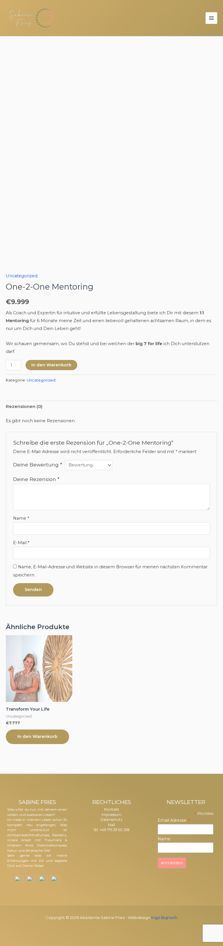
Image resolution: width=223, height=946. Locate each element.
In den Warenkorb (51, 365)
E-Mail (21, 542)
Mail (111, 825)
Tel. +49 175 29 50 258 (111, 830)
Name (21, 518)
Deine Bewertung (37, 465)
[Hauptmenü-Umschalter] (211, 18)
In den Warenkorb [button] (37, 736)
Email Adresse (174, 820)
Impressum (111, 814)
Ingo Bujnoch (164, 917)
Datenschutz (111, 819)
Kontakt (111, 809)
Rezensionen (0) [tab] (24, 406)
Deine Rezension (36, 479)
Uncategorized (21, 275)
